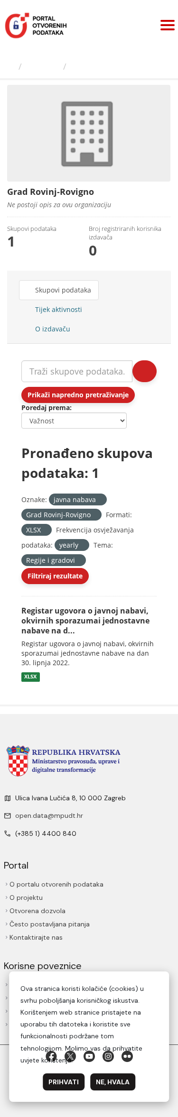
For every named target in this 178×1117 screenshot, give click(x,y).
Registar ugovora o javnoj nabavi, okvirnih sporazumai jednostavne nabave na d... (85, 620)
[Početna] (10, 66)
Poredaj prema (45, 407)
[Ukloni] (100, 500)
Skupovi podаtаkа (62, 289)
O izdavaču (51, 328)
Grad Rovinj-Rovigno (114, 66)
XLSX (30, 676)
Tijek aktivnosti (57, 309)
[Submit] (144, 371)
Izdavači (42, 66)
